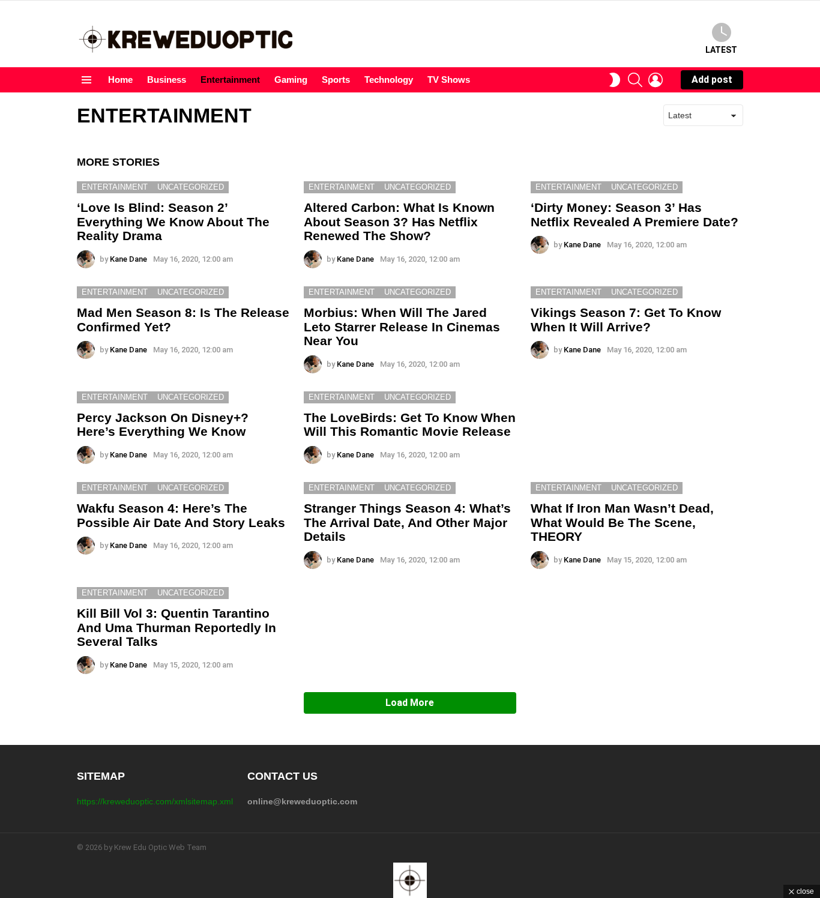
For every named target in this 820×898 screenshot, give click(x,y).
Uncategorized (190, 186)
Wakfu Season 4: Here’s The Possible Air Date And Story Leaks (181, 515)
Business (166, 79)
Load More (409, 702)
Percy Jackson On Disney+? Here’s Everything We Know (163, 425)
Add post (712, 79)
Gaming (290, 79)
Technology (388, 79)
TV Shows (448, 79)
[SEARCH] (635, 80)
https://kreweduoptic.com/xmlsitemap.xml (155, 801)
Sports (336, 79)
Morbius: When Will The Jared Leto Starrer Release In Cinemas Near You (402, 327)
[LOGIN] (655, 80)
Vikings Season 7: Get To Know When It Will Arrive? (626, 320)
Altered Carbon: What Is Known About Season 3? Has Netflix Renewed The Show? (399, 221)
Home (120, 79)
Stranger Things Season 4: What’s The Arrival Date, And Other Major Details (407, 522)
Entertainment (230, 79)
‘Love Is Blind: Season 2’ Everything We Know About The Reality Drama (173, 221)
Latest (721, 50)
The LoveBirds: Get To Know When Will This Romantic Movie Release (410, 425)
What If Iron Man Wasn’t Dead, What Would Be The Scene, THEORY (622, 522)
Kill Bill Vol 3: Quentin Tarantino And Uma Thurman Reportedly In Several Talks (176, 627)
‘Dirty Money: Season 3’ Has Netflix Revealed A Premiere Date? (634, 214)
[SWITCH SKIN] (614, 80)
